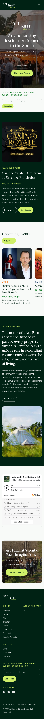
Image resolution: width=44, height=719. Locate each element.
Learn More (22, 65)
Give (5, 649)
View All (7, 241)
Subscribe (8, 106)
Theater (6, 622)
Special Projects (10, 637)
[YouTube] (13, 692)
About (26, 610)
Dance (5, 614)
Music (5, 625)
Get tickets (26, 210)
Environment (8, 629)
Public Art (7, 633)
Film (4, 618)
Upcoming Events (22, 73)
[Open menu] (38, 5)
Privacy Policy (9, 704)
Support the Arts (16, 572)
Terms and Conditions (26, 704)
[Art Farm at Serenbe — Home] (9, 5)
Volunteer (7, 652)
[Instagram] (4, 692)
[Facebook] (9, 692)
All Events (7, 610)
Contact (6, 656)
